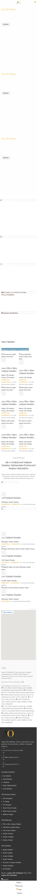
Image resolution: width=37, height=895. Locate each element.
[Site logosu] (18, 3)
